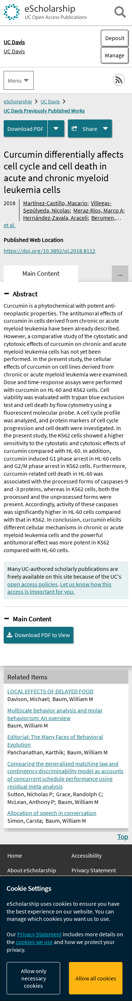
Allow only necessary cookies (33, 978)
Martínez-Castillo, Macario (55, 203)
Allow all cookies (96, 978)
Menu (15, 80)
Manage (112, 55)
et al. (9, 225)
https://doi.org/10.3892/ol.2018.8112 (49, 250)
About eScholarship (31, 870)
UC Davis (14, 51)
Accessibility (87, 855)
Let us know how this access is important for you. (59, 588)
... (120, 273)
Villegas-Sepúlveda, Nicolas (67, 206)
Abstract (25, 293)
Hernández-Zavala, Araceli (55, 217)
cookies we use (34, 941)
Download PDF (25, 128)
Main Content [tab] (40, 273)
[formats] (56, 128)
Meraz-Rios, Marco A (98, 210)
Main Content (32, 618)
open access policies (32, 584)
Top (122, 836)
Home (14, 855)
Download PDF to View (42, 635)
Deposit (114, 38)
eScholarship (18, 101)
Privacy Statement (94, 870)
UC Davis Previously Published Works (44, 110)
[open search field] (120, 12)
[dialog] (66, 938)
